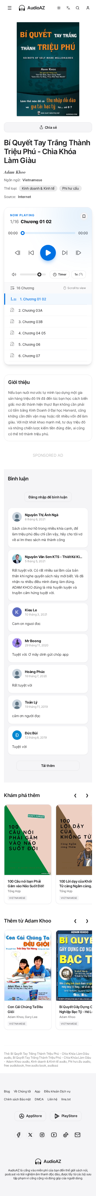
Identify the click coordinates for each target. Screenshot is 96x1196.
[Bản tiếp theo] (78, 253)
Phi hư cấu (70, 188)
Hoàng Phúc (35, 672)
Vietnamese (32, 180)
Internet (24, 197)
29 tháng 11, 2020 (36, 645)
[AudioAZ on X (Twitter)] (30, 1135)
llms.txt (66, 1099)
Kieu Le (31, 610)
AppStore (34, 1116)
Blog (7, 1091)
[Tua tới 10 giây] (65, 253)
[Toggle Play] (48, 253)
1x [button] (76, 274)
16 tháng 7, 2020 (36, 676)
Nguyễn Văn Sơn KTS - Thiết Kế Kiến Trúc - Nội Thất (54, 557)
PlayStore (69, 1116)
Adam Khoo (14, 172)
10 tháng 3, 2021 (36, 614)
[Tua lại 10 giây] (31, 253)
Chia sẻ (51, 127)
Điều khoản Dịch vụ (57, 1091)
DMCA (39, 1099)
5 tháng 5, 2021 (35, 561)
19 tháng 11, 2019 (36, 706)
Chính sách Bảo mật (17, 1099)
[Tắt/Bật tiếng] (14, 274)
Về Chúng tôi (22, 1091)
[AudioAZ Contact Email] (77, 1135)
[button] (9, 8)
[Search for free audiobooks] (77, 8)
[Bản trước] (17, 253)
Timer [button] (62, 274)
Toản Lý (31, 702)
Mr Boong (33, 641)
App (37, 1091)
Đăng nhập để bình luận (48, 497)
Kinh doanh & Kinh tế (38, 188)
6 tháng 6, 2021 (35, 519)
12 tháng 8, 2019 (36, 737)
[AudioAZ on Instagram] (42, 1135)
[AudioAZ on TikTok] (66, 1135)
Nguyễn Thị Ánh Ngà (41, 515)
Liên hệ (52, 1099)
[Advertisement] (48, 455)
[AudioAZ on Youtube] (54, 1135)
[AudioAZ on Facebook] (18, 1135)
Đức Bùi (31, 733)
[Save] (84, 216)
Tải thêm (48, 765)
